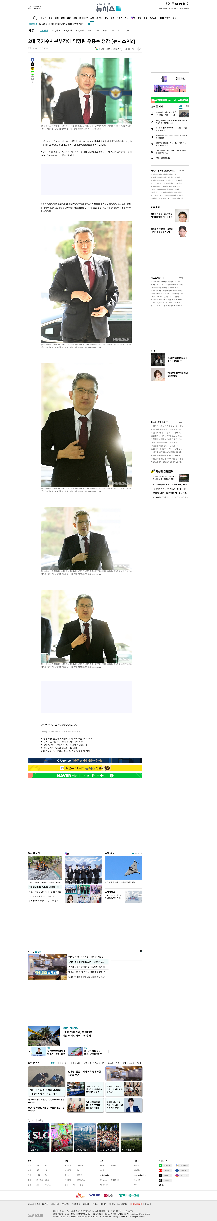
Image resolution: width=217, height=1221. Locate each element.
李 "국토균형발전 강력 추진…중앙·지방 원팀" (56, 1054)
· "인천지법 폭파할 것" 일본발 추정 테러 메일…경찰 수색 (170, 489)
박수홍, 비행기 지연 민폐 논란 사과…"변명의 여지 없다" (115, 1105)
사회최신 (44, 30)
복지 (90, 30)
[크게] (140, 49)
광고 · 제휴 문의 (42, 1204)
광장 (139, 18)
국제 (57, 18)
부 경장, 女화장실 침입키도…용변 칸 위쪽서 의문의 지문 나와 (87, 967)
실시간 (43, 18)
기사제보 (95, 1204)
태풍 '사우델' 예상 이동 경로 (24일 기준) (113, 896)
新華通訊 (137, 1170)
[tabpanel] (123, 871)
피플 (153, 350)
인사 (66, 1185)
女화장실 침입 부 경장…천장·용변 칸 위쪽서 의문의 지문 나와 (94, 1089)
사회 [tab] (180, 106)
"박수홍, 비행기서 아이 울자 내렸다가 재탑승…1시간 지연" (87, 956)
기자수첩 (155, 207)
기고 (77, 1170)
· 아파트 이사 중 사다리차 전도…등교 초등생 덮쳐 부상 (170, 497)
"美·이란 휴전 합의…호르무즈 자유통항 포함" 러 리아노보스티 (93, 1105)
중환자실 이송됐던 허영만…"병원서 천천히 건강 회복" (46, 1109)
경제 (63, 18)
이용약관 (103, 1204)
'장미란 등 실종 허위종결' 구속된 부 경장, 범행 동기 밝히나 (46, 1101)
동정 (81, 1185)
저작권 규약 (76, 1204)
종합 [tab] (187, 106)
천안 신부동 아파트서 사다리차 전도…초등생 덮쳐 (45, 887)
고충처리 (86, 1204)
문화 (112, 18)
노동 (105, 30)
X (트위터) (167, 1175)
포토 (145, 18)
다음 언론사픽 (183, 1165)
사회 (92, 18)
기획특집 (79, 1175)
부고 (74, 1185)
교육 (97, 30)
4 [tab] (141, 853)
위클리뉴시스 (184, 8)
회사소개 (31, 1204)
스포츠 (119, 18)
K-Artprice (163, 8)
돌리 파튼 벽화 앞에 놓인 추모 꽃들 (42, 896)
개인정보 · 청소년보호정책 (118, 1204)
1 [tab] (133, 853)
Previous (29, 1051)
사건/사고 (56, 30)
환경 (112, 30)
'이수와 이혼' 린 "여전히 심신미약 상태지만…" (86, 972)
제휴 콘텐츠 (165, 18)
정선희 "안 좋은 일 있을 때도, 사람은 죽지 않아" (86, 977)
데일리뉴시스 (80, 1180)
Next (107, 1051)
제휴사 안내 (55, 1204)
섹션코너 (68, 1180)
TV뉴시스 (154, 18)
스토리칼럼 (79, 1165)
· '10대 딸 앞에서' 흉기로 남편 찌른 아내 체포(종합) (170, 493)
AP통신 (136, 1165)
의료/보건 (80, 30)
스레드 (167, 1180)
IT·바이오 (83, 18)
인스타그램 (183, 1175)
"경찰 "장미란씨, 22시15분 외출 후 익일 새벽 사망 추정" (77, 1033)
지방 (106, 18)
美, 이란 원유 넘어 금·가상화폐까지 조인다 (93, 1054)
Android (137, 1180)
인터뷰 (67, 1175)
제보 (174, 18)
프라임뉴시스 (173, 8)
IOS (135, 1185)
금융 (69, 18)
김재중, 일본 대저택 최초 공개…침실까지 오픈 (86, 961)
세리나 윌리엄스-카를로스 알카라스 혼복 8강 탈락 (45, 882)
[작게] (137, 49)
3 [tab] (138, 853)
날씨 (120, 30)
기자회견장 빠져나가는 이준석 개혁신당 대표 (45, 901)
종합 (53, 1062)
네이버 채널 (167, 1165)
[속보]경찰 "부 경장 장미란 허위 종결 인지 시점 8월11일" (54, 24)
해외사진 (114, 1165)
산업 (75, 18)
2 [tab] (136, 853)
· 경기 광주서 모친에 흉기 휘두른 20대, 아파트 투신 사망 (170, 484)
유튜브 (167, 1170)
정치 (50, 18)
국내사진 (102, 1165)
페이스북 (183, 1170)
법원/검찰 (68, 30)
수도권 (99, 18)
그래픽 (102, 1170)
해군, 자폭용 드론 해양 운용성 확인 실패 (120, 882)
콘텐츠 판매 (65, 1204)
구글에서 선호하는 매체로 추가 (110, 49)
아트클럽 (68, 1170)
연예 (126, 18)
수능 (127, 30)
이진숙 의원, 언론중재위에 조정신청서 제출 (45, 891)
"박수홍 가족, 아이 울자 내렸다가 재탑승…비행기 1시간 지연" (45, 1091)
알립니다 (148, 1204)
